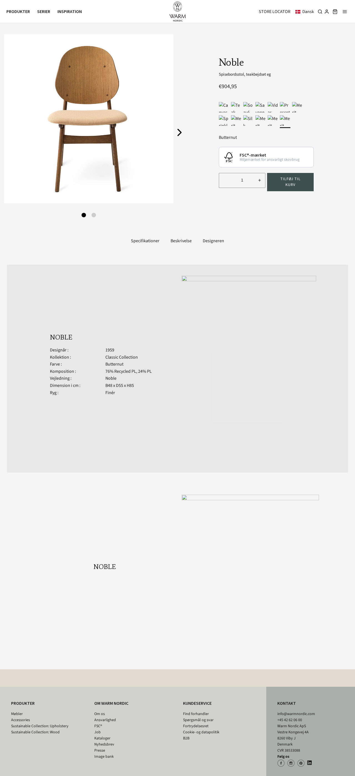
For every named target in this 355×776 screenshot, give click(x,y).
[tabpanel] (88, 118)
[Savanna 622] (260, 107)
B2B (186, 738)
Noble (110, 378)
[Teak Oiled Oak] (236, 107)
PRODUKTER (23, 703)
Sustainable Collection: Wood (35, 732)
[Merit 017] (297, 107)
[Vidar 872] (273, 107)
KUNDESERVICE (197, 703)
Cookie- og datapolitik (201, 732)
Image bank (104, 756)
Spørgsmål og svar (198, 720)
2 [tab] (94, 215)
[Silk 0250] (248, 120)
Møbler (17, 714)
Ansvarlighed (105, 720)
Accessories (20, 720)
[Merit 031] (285, 120)
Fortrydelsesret (196, 726)
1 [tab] (84, 215)
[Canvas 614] (224, 107)
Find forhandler (196, 714)
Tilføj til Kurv (290, 182)
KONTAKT (286, 703)
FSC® (98, 726)
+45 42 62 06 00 (289, 720)
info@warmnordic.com (296, 714)
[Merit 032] (273, 120)
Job (97, 732)
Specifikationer (145, 241)
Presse (99, 750)
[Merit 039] (260, 120)
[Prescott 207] (285, 107)
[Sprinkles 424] (224, 120)
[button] (306, 11)
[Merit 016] (236, 120)
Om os (99, 714)
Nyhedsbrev (104, 744)
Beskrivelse (181, 241)
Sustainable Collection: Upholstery (40, 726)
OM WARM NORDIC (111, 703)
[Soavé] (248, 107)
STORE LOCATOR (274, 12)
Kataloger (102, 738)
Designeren (213, 241)
